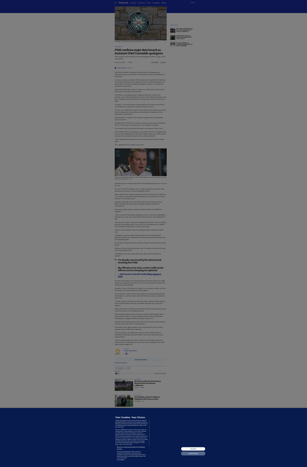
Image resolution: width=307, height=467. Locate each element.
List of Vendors (121, 459)
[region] (153, 437)
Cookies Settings (193, 453)
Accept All (193, 448)
